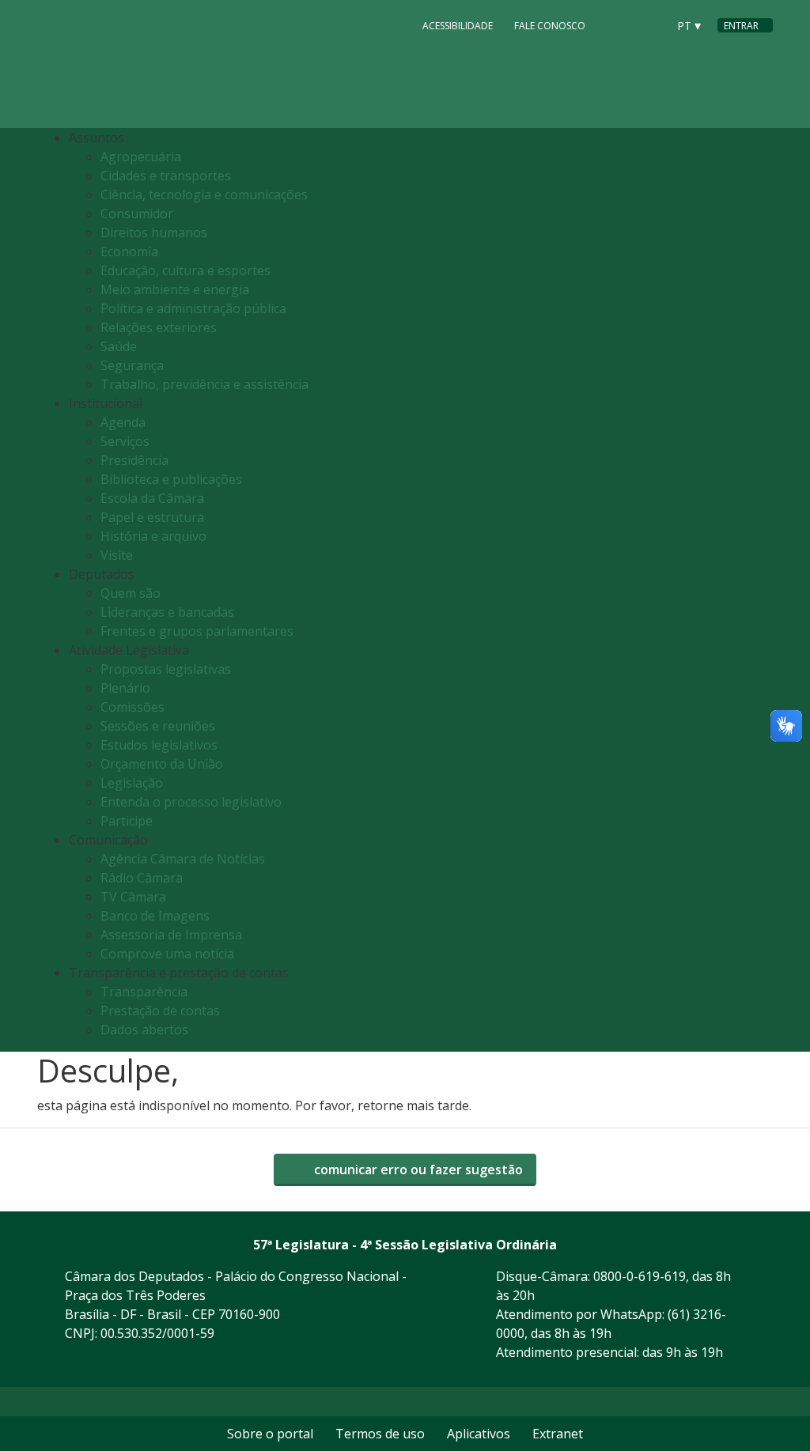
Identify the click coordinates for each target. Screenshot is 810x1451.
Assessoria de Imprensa (171, 934)
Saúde (118, 346)
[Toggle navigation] (756, 590)
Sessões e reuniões (157, 726)
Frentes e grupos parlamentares (196, 631)
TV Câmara (133, 896)
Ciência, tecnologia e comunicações (204, 194)
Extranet (557, 1433)
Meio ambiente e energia (174, 289)
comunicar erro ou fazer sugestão (417, 1169)
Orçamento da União (161, 764)
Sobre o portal (270, 1433)
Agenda (123, 422)
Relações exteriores (158, 327)
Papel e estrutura (152, 517)
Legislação (131, 783)
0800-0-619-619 (639, 1276)
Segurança (132, 365)
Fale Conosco (549, 25)
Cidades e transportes (165, 175)
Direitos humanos (153, 232)
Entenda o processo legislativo (191, 802)
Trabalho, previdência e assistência (204, 384)
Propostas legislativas (165, 669)
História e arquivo (153, 536)
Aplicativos (478, 1433)
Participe (126, 820)
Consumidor (136, 213)
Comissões (132, 707)
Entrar (741, 25)
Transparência (143, 991)
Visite (116, 555)
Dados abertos (144, 1029)
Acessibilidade (457, 25)
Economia (129, 251)
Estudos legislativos (159, 745)
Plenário (125, 688)
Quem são (130, 593)
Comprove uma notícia (167, 953)
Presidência (134, 460)
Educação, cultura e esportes (185, 270)
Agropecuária (140, 156)
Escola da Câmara (152, 498)
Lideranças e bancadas (167, 612)
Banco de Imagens (155, 915)
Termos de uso (380, 1433)
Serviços (125, 441)
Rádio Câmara (141, 877)
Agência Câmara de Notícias (182, 858)
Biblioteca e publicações (171, 479)
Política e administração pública (193, 308)
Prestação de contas (160, 1010)
